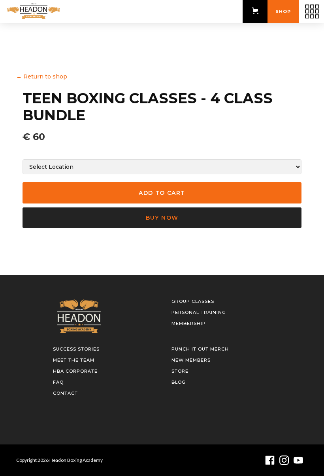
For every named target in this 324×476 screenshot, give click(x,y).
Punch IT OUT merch (200, 349)
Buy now (162, 217)
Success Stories (76, 349)
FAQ (58, 382)
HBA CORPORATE (75, 371)
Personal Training (198, 312)
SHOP (283, 11)
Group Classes (192, 301)
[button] (255, 11)
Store (179, 371)
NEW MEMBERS (191, 360)
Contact (65, 393)
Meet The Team (73, 360)
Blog (178, 382)
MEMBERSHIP (188, 323)
